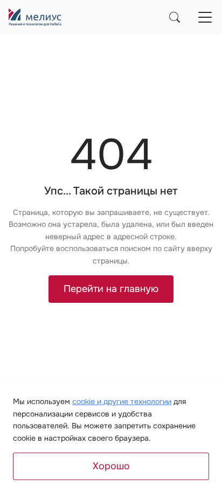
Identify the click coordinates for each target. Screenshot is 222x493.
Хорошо (111, 466)
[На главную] (35, 17)
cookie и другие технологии (121, 401)
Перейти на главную (111, 289)
